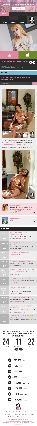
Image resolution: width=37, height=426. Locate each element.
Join (4, 18)
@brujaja (18, 272)
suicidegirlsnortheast (15, 61)
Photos (4, 22)
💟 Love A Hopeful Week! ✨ (21, 261)
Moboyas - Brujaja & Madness (22, 270)
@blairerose (15, 280)
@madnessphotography (12, 145)
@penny (20, 238)
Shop (22, 22)
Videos (13, 22)
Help (32, 414)
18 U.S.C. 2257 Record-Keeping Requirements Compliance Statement (18, 421)
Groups (22, 18)
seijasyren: (15, 205)
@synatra (13, 254)
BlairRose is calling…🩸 (20, 278)
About (11, 416)
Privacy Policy (19, 419)
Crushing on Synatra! (19, 252)
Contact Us (21, 422)
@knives (18, 301)
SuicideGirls (32, 18)
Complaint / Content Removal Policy (10, 422)
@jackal (21, 246)
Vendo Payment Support (29, 422)
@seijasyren (15, 140)
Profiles (13, 18)
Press (20, 416)
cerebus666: (15, 218)
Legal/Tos (10, 419)
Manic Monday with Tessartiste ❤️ (18, 233)
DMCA (14, 419)
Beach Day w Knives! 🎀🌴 (20, 297)
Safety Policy (25, 419)
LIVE (28, 416)
